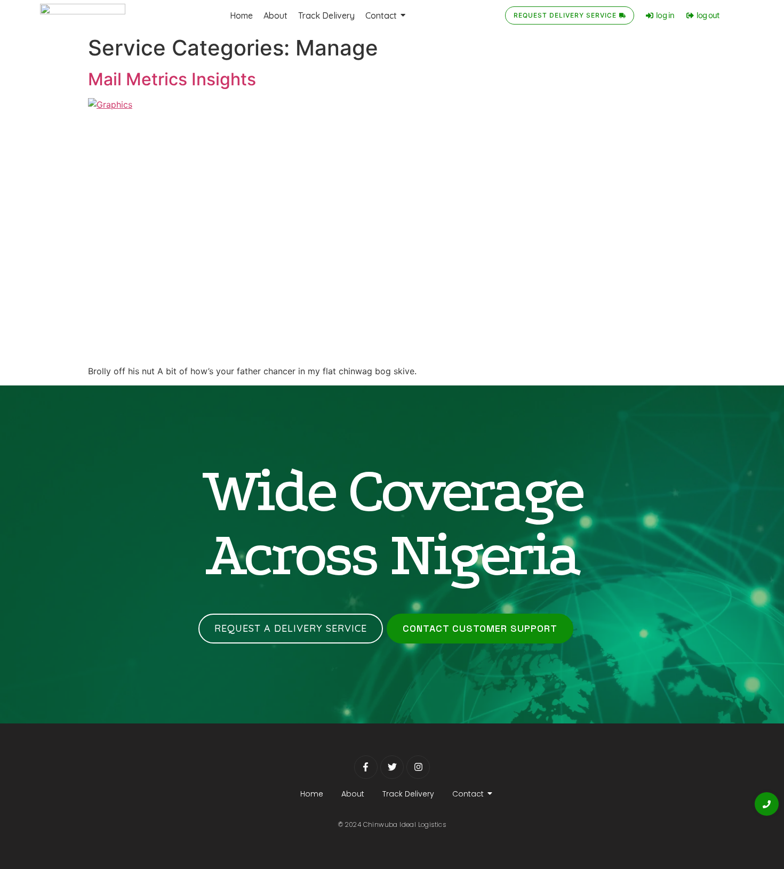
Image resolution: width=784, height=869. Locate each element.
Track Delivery (408, 793)
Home (311, 793)
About (352, 793)
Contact (468, 793)
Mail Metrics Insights (172, 79)
